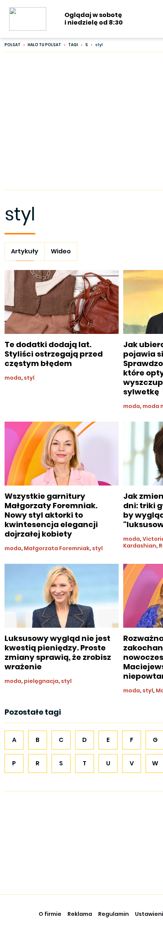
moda (13, 378)
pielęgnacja (41, 681)
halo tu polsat (44, 45)
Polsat (12, 45)
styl (29, 378)
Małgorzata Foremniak (56, 548)
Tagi (73, 45)
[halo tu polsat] (27, 19)
